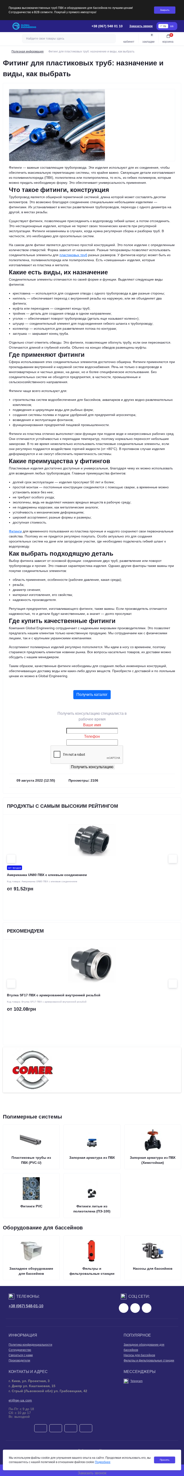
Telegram (136, 1381)
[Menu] (6, 26)
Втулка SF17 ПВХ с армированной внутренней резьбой (53, 995)
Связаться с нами (21, 1355)
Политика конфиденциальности (30, 1344)
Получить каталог (92, 694)
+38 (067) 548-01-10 (26, 1306)
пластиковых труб (73, 255)
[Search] (111, 38)
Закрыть (164, 10)
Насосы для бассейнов (139, 1355)
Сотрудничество (20, 1350)
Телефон (92, 736)
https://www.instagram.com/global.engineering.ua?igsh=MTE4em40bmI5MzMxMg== (135, 1308)
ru (164, 26)
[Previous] (11, 858)
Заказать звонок (141, 26)
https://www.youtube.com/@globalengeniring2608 (146, 1308)
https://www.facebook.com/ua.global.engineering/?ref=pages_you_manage (123, 1308)
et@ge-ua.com (20, 1400)
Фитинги (15, 531)
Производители (19, 1360)
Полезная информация (28, 51)
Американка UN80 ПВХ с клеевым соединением (47, 875)
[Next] (172, 858)
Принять (164, 1460)
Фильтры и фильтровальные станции (149, 1360)
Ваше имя (92, 725)
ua (171, 26)
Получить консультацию (92, 767)
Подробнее (102, 1462)
